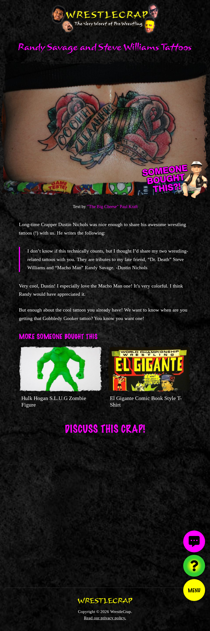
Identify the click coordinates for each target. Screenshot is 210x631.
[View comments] (194, 541)
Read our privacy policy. (105, 617)
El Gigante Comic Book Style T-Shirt (146, 401)
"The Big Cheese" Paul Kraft (112, 206)
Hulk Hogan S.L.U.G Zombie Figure (53, 401)
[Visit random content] (194, 566)
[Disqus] (105, 507)
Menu (194, 590)
